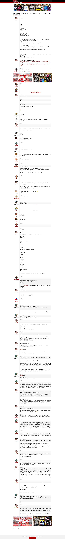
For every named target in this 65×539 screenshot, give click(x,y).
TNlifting (24, 63)
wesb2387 (34, 61)
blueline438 (43, 62)
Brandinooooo (34, 62)
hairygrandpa (15, 14)
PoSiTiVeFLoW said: (22, 439)
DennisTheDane (40, 61)
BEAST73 (48, 61)
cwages (43, 63)
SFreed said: (21, 315)
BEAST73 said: (21, 99)
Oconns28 (32, 64)
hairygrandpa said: (22, 305)
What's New (14, 2)
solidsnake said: (22, 124)
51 (17, 15)
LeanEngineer (26, 62)
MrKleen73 (21, 65)
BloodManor (33, 63)
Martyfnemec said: (22, 95)
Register (21, 2)
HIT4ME (32, 61)
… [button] (16, 15)
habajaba (38, 63)
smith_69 (49, 62)
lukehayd (26, 64)
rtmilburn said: (22, 390)
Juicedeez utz (45, 61)
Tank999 (37, 61)
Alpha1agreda (22, 62)
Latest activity (18, 2)
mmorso (41, 63)
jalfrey (35, 64)
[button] (26, 1)
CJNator (29, 61)
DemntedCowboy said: (23, 290)
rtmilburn (21, 61)
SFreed (27, 61)
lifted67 (46, 62)
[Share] (50, 17)
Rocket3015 (29, 64)
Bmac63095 (21, 63)
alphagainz (24, 61)
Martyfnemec (45, 64)
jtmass (42, 64)
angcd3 (36, 63)
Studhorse (40, 62)
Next (19, 15)
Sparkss (37, 62)
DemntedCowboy (22, 64)
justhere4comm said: (22, 202)
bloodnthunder (38, 64)
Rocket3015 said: (22, 103)
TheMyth (46, 63)
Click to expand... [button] (36, 396)
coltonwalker (30, 62)
